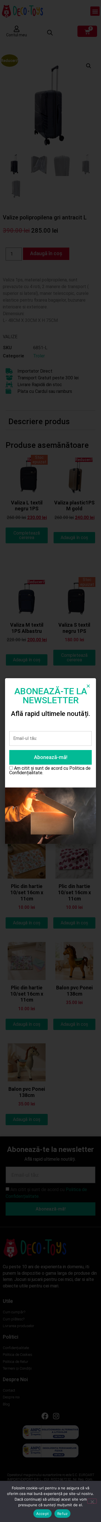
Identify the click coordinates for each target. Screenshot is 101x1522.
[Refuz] (92, 1501)
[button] (88, 686)
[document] (50, 761)
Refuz (62, 1513)
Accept (42, 1513)
